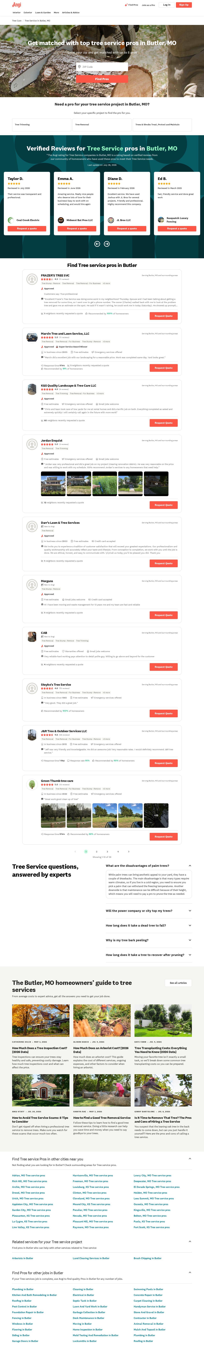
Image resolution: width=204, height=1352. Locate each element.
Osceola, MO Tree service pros (151, 1204)
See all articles (178, 983)
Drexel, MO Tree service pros (28, 1192)
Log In (166, 4)
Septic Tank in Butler (85, 1300)
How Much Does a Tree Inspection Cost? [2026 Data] (39, 1050)
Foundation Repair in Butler (28, 1312)
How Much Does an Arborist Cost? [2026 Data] (101, 1050)
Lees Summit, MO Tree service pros (154, 1198)
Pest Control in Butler (24, 1306)
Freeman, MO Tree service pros (90, 1181)
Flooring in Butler (22, 1329)
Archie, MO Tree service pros (28, 1187)
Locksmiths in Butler (85, 1341)
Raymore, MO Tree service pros (91, 1227)
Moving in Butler (82, 1323)
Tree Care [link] (16, 20)
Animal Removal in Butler (148, 1323)
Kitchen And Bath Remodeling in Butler (34, 1295)
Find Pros (102, 79)
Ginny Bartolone (145, 1111)
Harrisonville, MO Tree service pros (93, 1175)
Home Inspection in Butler (87, 1329)
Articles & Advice (70, 12)
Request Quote (164, 316)
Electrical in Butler (83, 1295)
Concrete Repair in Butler (148, 1295)
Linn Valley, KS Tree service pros (30, 1227)
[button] (53, 483)
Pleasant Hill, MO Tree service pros (93, 1221)
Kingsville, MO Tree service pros (152, 1210)
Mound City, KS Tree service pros (91, 1204)
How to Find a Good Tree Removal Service (102, 1118)
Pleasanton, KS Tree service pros (31, 1215)
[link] (11, 220)
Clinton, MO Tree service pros (89, 1192)
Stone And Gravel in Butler (149, 1312)
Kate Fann (140, 1042)
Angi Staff (18, 1111)
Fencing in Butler (21, 1318)
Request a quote (27, 228)
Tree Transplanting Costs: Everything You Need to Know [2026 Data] (161, 1050)
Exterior (28, 12)
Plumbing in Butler (22, 1289)
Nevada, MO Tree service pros (90, 1215)
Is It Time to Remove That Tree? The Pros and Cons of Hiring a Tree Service (163, 1119)
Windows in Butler (22, 1323)
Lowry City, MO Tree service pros (152, 1175)
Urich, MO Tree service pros (28, 1198)
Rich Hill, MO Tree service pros (29, 1181)
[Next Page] (129, 851)
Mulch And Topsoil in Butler (149, 1329)
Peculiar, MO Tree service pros (90, 1210)
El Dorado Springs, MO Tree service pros (157, 1187)
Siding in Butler (20, 1335)
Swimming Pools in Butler (148, 1289)
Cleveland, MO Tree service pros (91, 1198)
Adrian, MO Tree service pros (28, 1175)
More (56, 12)
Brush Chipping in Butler (147, 1258)
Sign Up (184, 4)
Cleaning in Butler (83, 1289)
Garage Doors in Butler (25, 1341)
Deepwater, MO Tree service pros (152, 1181)
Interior (17, 12)
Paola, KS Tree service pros (149, 1221)
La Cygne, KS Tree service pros (29, 1221)
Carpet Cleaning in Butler (148, 1300)
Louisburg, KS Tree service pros (91, 1187)
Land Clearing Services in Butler (91, 1258)
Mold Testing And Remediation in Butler (95, 1335)
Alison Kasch (81, 1042)
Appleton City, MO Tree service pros (32, 1204)
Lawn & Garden (43, 12)
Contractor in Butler (145, 1318)
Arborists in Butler (22, 1258)
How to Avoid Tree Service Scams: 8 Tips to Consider (40, 1119)
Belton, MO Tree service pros (150, 1215)
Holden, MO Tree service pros (150, 1192)
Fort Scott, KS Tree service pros (152, 1227)
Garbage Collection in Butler (89, 1312)
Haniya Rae (79, 1111)
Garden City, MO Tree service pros (31, 1210)
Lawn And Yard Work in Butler (90, 1306)
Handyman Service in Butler (150, 1306)
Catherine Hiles (21, 1042)
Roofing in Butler (21, 1300)
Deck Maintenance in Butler (88, 1318)
